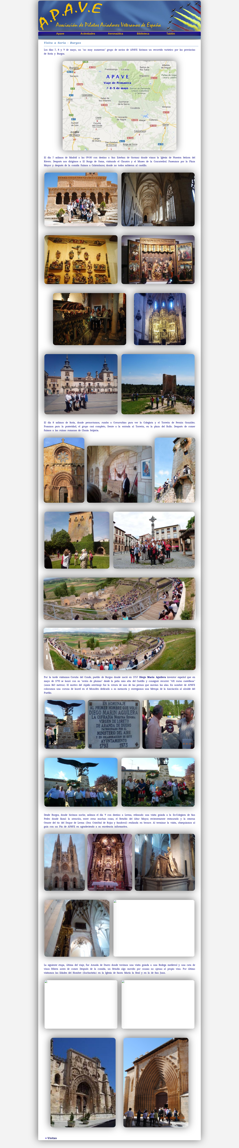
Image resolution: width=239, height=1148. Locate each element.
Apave (60, 33)
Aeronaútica (115, 33)
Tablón (170, 33)
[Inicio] (119, 16)
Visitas (52, 1138)
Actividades (87, 33)
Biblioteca (143, 33)
